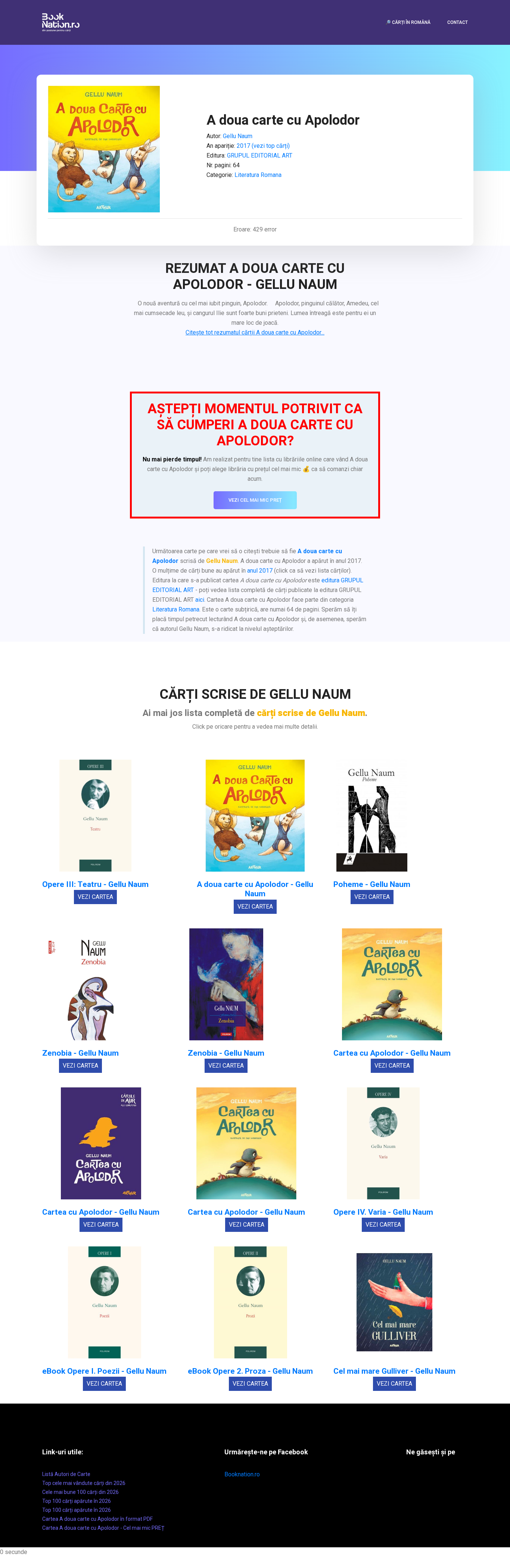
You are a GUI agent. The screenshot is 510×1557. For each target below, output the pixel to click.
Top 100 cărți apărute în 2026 (76, 1501)
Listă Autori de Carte (66, 1474)
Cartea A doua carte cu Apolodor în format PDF (97, 1519)
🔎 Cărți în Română (407, 22)
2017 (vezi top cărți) (263, 145)
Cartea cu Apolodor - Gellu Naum (392, 1053)
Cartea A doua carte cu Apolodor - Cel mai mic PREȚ (103, 1528)
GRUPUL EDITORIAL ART (259, 155)
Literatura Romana (258, 174)
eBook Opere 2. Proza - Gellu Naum (250, 1371)
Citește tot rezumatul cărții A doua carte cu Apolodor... (255, 332)
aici (199, 599)
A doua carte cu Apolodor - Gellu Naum (255, 889)
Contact (457, 22)
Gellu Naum (237, 136)
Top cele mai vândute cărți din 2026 (83, 1483)
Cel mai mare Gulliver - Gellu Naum (394, 1371)
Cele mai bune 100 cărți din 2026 (80, 1492)
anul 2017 (260, 570)
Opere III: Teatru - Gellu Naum (95, 884)
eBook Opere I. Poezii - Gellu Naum (104, 1371)
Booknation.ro (242, 1474)
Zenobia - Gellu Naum (80, 1053)
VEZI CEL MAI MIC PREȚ (255, 500)
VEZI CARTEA (95, 896)
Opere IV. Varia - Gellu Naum (383, 1212)
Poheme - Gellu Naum (371, 884)
